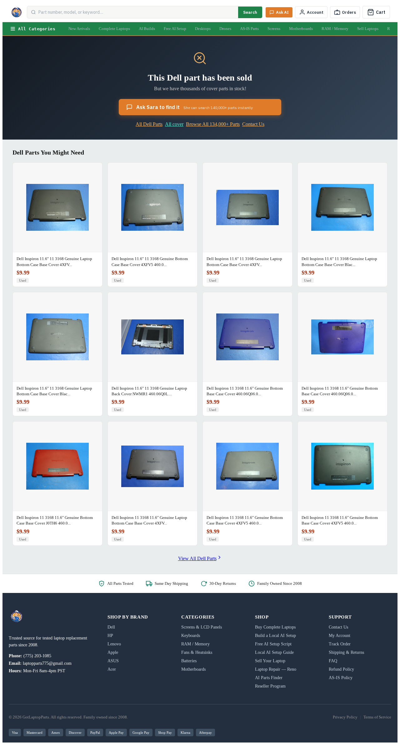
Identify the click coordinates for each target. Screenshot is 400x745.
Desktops (203, 28)
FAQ (333, 661)
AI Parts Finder (268, 677)
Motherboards (301, 28)
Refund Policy (341, 669)
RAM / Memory (335, 28)
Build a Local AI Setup (275, 635)
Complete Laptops (114, 28)
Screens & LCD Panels (201, 627)
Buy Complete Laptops (275, 627)
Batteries (189, 661)
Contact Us (253, 124)
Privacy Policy (345, 717)
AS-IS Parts (249, 28)
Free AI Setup (175, 28)
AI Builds (147, 28)
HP (110, 635)
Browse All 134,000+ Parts (213, 124)
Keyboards (190, 635)
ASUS (113, 661)
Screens (274, 28)
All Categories (36, 29)
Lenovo (114, 644)
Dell (111, 627)
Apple (113, 652)
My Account (339, 635)
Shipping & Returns (346, 652)
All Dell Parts (149, 124)
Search (250, 12)
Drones (225, 28)
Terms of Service (377, 717)
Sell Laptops (367, 28)
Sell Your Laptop (270, 661)
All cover (174, 124)
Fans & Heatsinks (196, 652)
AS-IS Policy (340, 677)
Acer (112, 669)
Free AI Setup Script (273, 644)
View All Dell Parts (197, 558)
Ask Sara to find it (194, 107)
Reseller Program (270, 686)
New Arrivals (79, 28)
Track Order (340, 644)
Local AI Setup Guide (274, 652)
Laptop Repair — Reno (275, 669)
